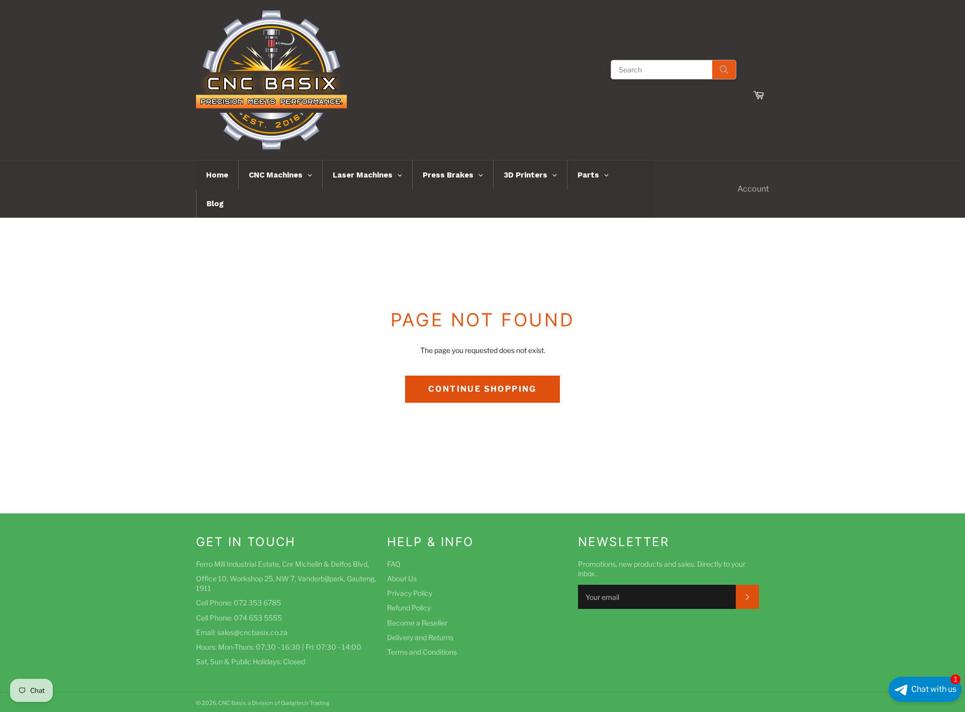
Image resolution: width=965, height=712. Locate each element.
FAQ (394, 564)
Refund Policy (409, 607)
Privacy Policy (409, 593)
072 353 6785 (257, 602)
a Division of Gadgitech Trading (289, 702)
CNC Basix (232, 702)
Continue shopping (482, 389)
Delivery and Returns (420, 637)
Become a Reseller (417, 622)
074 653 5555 (258, 617)
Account (753, 189)
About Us (402, 578)
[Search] (724, 69)
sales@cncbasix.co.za (252, 632)
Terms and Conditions (422, 652)
